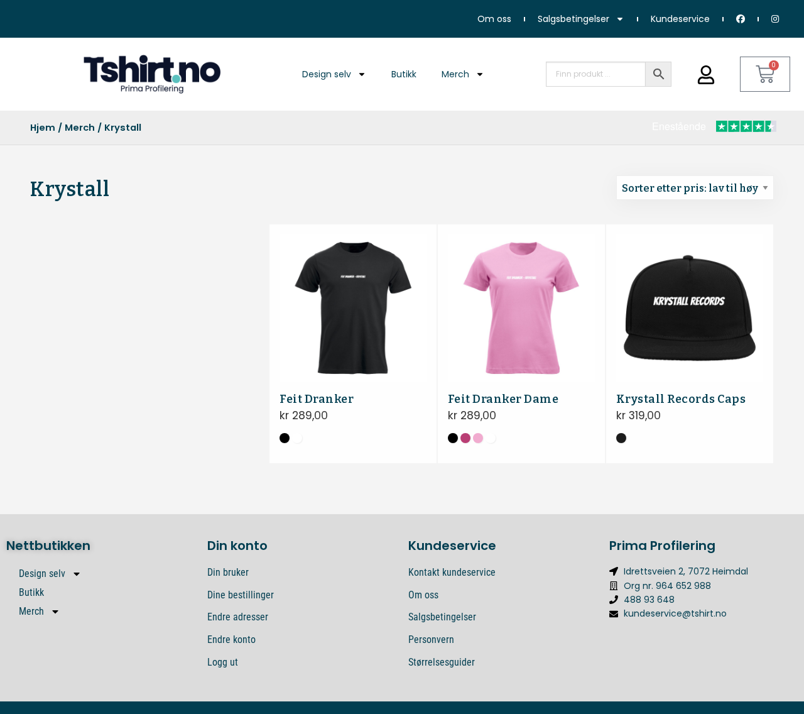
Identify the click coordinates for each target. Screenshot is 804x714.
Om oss (494, 19)
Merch (455, 74)
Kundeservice (680, 19)
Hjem (42, 127)
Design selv (326, 74)
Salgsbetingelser (573, 19)
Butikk (403, 74)
